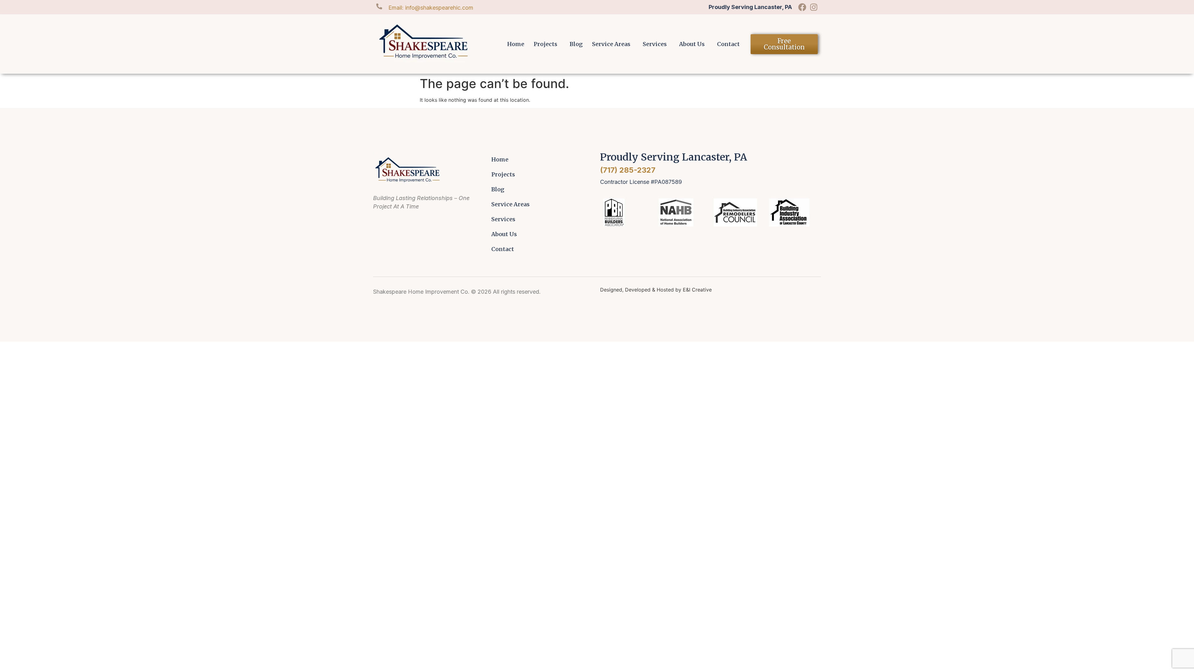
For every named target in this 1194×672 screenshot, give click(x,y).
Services (655, 44)
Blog (576, 44)
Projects (545, 44)
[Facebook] (802, 7)
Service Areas (611, 44)
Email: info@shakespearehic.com (430, 7)
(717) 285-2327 (627, 170)
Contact (728, 44)
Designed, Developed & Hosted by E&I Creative (656, 290)
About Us (692, 44)
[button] (547, 44)
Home (515, 44)
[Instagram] (814, 7)
